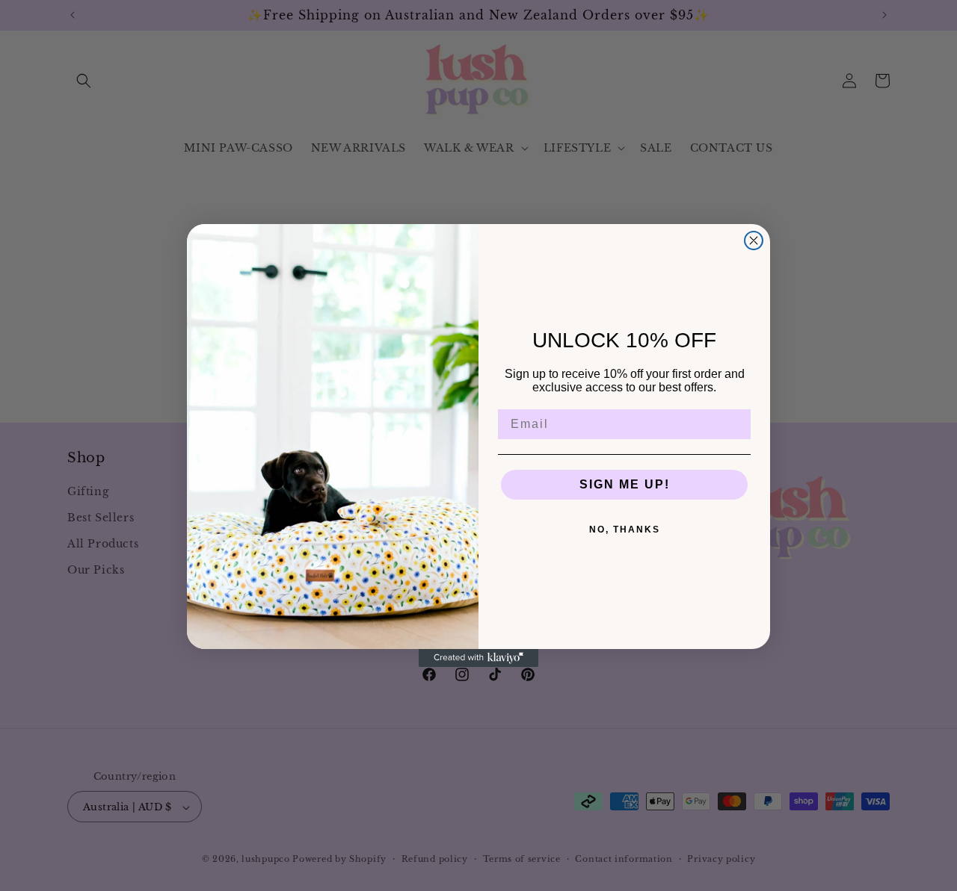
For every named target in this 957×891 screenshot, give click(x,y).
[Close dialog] (754, 240)
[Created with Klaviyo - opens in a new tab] (478, 658)
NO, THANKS (624, 529)
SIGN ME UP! (624, 484)
